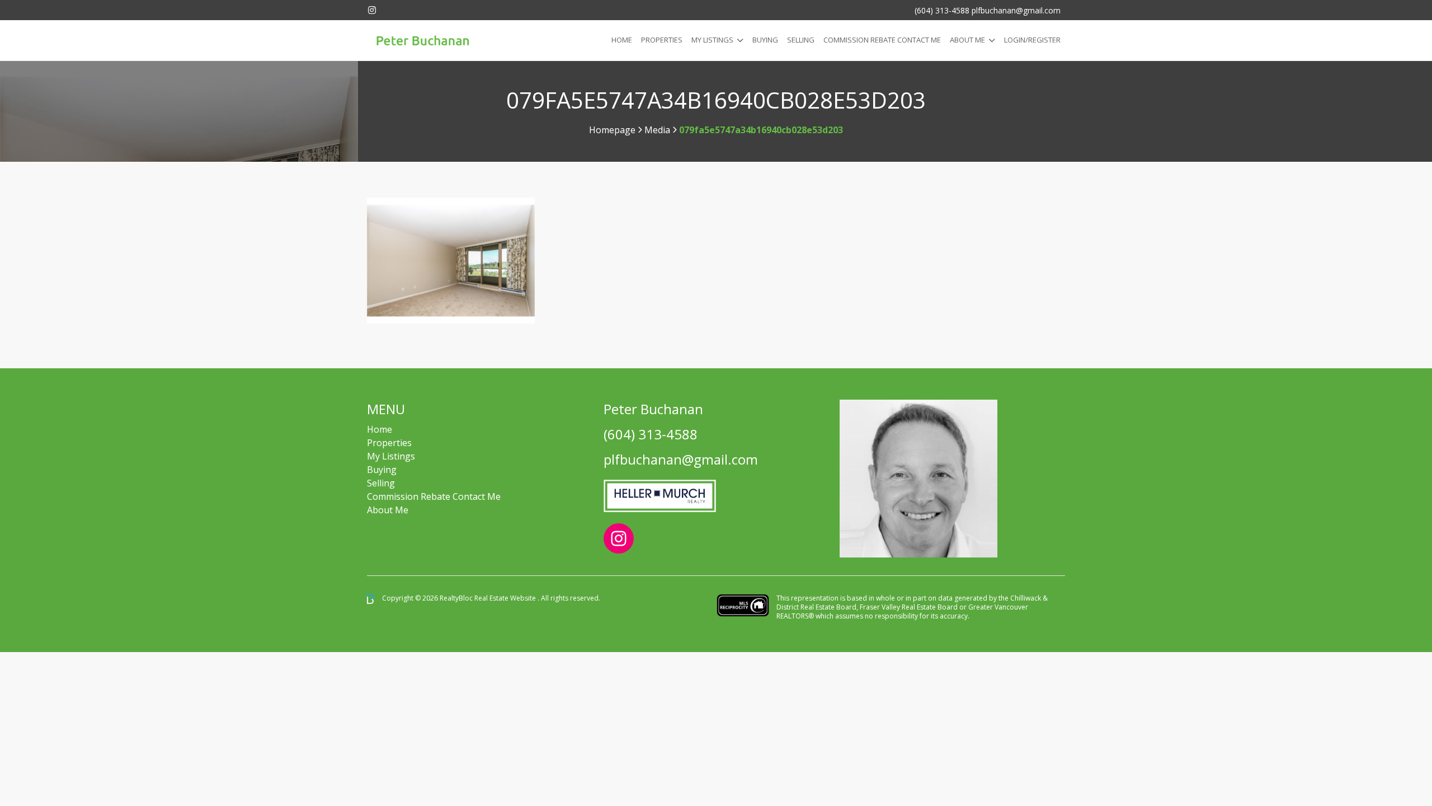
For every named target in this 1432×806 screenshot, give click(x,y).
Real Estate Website (506, 598)
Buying (765, 40)
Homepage (612, 129)
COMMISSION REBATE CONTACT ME (882, 40)
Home (621, 40)
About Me (967, 40)
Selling (800, 40)
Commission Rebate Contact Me (434, 496)
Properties (661, 40)
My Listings (712, 40)
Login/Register (1032, 40)
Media (657, 129)
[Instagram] (372, 10)
